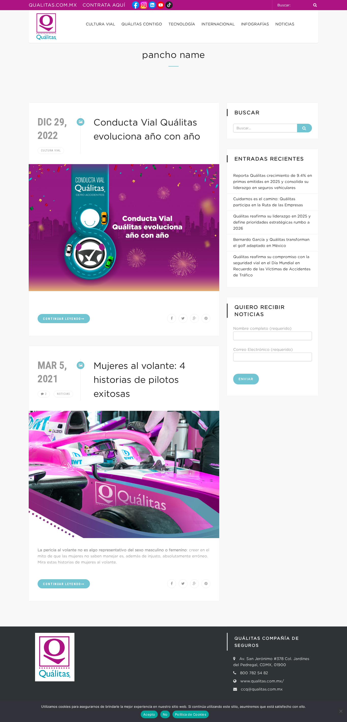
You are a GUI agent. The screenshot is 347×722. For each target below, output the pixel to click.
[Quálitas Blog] (46, 26)
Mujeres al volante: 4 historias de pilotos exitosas (139, 379)
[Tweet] (183, 318)
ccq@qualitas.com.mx (260, 689)
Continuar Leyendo (62, 319)
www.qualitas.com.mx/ (262, 681)
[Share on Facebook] (171, 318)
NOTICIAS (284, 24)
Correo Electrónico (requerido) (263, 349)
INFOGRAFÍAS (255, 24)
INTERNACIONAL (218, 24)
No (165, 714)
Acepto (149, 714)
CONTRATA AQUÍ (104, 5)
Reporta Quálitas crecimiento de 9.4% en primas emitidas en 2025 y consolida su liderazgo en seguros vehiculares (272, 181)
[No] (340, 711)
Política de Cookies (190, 714)
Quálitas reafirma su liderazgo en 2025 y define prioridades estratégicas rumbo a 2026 (272, 222)
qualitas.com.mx (53, 5)
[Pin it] (205, 318)
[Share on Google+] (194, 318)
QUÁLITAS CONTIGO (141, 24)
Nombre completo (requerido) (262, 328)
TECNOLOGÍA (181, 24)
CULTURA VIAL (100, 24)
